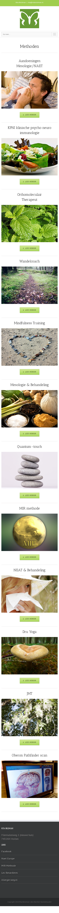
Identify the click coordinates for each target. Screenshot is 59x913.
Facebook (6, 851)
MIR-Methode (8, 865)
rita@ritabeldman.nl (35, 2)
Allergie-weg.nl (9, 879)
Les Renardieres (9, 872)
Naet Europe (8, 858)
